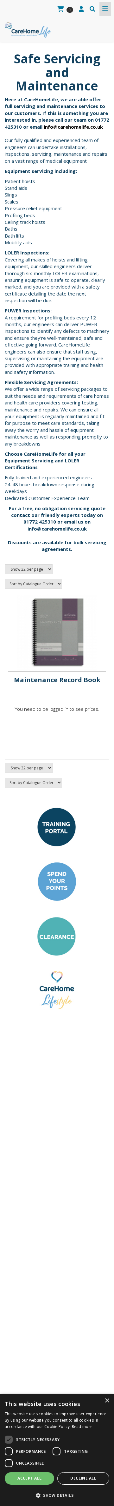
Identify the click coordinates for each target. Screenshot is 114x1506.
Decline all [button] (83, 1478)
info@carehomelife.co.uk (73, 127)
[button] (57, 1495)
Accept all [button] (29, 1478)
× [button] (106, 1400)
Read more (82, 1426)
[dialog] (57, 1450)
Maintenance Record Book (57, 679)
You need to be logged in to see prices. (57, 709)
